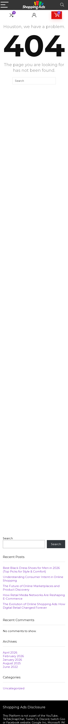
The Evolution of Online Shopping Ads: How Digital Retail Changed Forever (34, 605)
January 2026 (12, 659)
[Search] (62, 5)
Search (8, 538)
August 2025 (12, 663)
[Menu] (4, 5)
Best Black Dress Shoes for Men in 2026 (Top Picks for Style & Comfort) (31, 569)
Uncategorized (13, 688)
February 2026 (13, 656)
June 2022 (10, 667)
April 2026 (10, 652)
